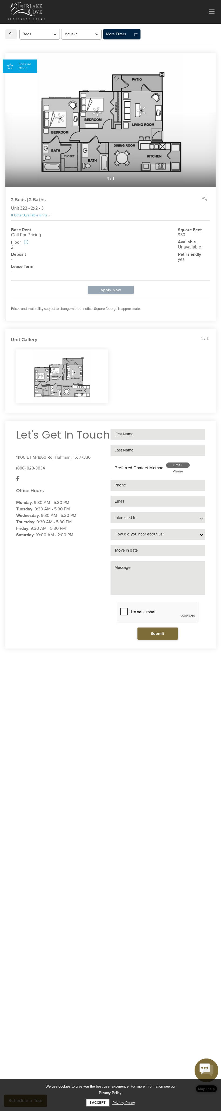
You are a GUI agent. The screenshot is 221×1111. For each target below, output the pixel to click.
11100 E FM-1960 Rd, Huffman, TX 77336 (53, 457)
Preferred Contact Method (139, 467)
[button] (206, 1075)
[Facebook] (18, 479)
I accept (98, 1103)
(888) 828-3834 (30, 468)
